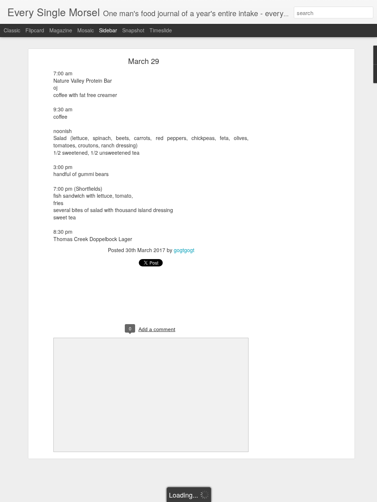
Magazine (60, 30)
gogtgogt (184, 250)
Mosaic (85, 30)
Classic (12, 30)
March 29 (143, 60)
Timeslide (160, 30)
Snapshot (133, 30)
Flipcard (34, 30)
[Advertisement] (289, 175)
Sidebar (108, 30)
